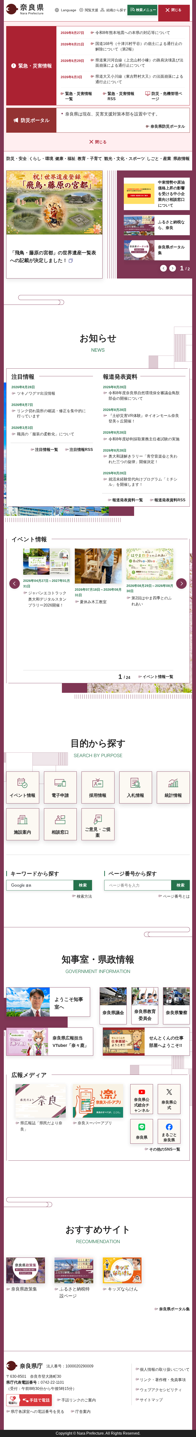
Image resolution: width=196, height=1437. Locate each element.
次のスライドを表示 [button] (172, 268)
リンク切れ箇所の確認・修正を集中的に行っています (51, 413)
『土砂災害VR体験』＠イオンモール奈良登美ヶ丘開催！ (144, 418)
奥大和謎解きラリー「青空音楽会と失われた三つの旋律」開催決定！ (143, 459)
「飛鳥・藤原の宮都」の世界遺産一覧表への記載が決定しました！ (53, 256)
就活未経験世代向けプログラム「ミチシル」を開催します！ (143, 481)
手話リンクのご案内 (78, 1400)
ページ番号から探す (133, 874)
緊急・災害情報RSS (121, 96)
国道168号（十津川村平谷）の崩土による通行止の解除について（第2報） (138, 46)
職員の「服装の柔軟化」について (45, 434)
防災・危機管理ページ (167, 96)
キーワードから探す (35, 874)
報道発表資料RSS (169, 500)
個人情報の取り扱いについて (165, 1369)
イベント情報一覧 (158, 677)
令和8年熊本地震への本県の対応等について (132, 33)
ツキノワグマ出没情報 (36, 393)
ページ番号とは (176, 896)
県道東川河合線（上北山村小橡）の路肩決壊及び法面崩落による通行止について (139, 62)
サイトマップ (151, 1400)
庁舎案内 (83, 1412)
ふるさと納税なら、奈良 (171, 225)
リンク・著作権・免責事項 (163, 1380)
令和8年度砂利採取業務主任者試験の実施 (144, 439)
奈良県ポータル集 (171, 250)
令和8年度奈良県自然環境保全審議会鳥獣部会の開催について (144, 395)
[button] (65, 10)
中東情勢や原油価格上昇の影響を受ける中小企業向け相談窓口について (171, 193)
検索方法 (84, 896)
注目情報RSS (81, 450)
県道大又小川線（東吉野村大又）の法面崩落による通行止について (139, 79)
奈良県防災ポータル (168, 126)
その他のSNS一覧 (164, 1149)
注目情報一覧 (46, 450)
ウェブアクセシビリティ (161, 1390)
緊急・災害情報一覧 (78, 96)
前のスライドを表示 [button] (163, 268)
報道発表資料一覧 (127, 500)
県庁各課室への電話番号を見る (37, 1412)
